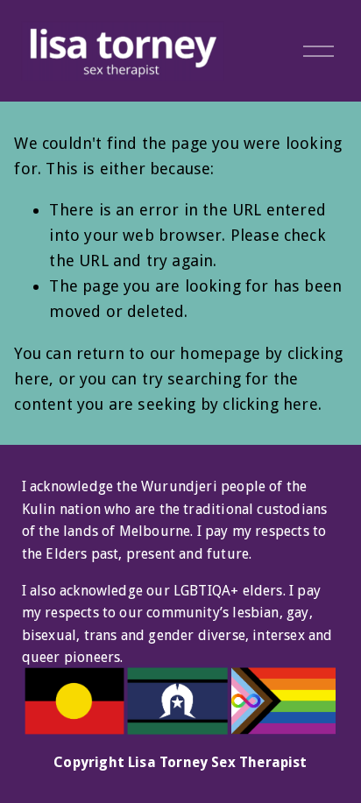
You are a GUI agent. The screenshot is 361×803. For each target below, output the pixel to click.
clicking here (270, 404)
